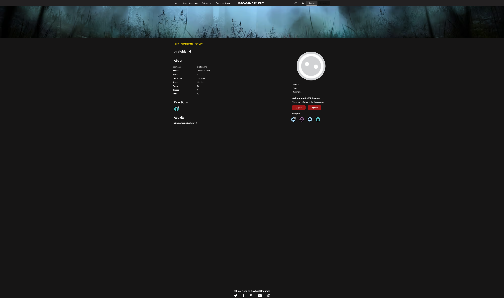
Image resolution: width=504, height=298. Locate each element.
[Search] (303, 3)
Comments (311, 92)
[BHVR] (251, 3)
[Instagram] (251, 296)
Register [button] (314, 108)
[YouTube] (260, 296)
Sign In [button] (299, 108)
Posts (311, 88)
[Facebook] (243, 296)
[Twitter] (235, 296)
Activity (296, 84)
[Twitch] (268, 296)
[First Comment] (309, 119)
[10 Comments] (293, 119)
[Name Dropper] (301, 119)
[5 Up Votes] (317, 119)
